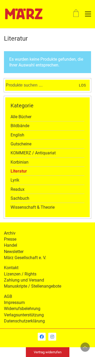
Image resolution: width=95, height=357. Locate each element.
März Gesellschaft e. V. (25, 257)
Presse (10, 239)
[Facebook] (42, 337)
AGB (8, 296)
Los (82, 85)
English (17, 134)
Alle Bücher (21, 116)
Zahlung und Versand (24, 280)
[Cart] (76, 14)
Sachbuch (20, 198)
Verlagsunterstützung (24, 314)
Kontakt (11, 267)
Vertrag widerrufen (47, 352)
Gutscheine (21, 143)
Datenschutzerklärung (24, 320)
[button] (88, 14)
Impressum (14, 302)
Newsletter (13, 251)
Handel (10, 245)
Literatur (19, 171)
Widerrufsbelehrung (22, 308)
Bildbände (20, 125)
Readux (18, 189)
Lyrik (15, 180)
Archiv (10, 233)
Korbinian (19, 162)
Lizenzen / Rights (20, 274)
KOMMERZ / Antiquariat (33, 152)
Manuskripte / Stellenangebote (32, 286)
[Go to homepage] (24, 14)
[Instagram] (52, 337)
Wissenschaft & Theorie (33, 207)
